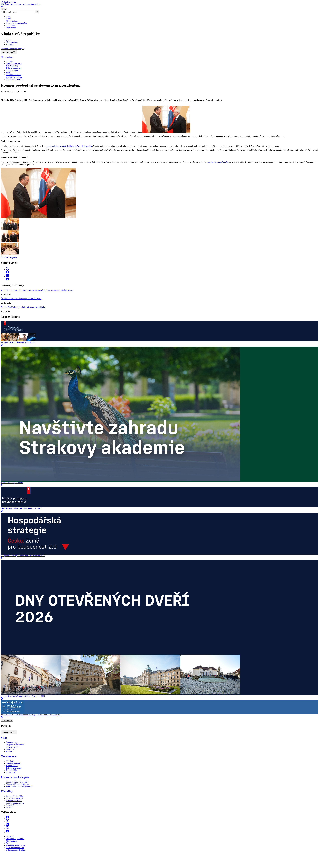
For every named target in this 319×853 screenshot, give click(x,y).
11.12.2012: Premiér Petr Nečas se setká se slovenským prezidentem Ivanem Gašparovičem (37, 290)
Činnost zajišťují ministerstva (17, 784)
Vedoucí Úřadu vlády (14, 796)
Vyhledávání (6, 12)
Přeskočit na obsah (8, 2)
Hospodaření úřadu (13, 805)
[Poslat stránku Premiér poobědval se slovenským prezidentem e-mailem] (7, 276)
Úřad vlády (10, 25)
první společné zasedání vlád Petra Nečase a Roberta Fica (69, 146)
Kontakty (9, 836)
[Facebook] (7, 818)
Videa (8, 72)
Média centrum (12, 21)
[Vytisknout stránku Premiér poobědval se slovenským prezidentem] (7, 280)
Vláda (8, 19)
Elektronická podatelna (15, 839)
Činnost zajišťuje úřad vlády (17, 782)
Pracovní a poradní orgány (16, 23)
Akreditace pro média (14, 79)
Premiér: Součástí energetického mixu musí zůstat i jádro (23, 307)
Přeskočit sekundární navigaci (12, 49)
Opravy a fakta (12, 70)
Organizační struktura (14, 798)
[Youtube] (7, 832)
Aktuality (9, 61)
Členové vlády (11, 743)
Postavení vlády (12, 747)
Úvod (8, 16)
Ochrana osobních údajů (15, 850)
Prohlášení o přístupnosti (15, 845)
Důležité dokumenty (14, 75)
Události (9, 807)
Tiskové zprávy (12, 66)
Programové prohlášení (15, 745)
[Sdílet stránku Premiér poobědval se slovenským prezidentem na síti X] (7, 269)
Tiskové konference (13, 68)
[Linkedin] (7, 825)
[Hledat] (37, 11)
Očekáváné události (13, 63)
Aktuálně (9, 761)
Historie (9, 751)
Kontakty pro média (14, 77)
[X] (7, 822)
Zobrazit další (7, 720)
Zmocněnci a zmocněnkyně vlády (19, 786)
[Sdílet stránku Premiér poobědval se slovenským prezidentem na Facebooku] (7, 273)
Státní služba (11, 28)
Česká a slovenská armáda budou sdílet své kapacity (21, 299)
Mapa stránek (11, 841)
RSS (8, 843)
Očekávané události (13, 763)
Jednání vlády (11, 770)
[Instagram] (7, 829)
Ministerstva (11, 749)
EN (2, 6)
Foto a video (11, 772)
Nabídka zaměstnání (14, 801)
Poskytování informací (15, 803)
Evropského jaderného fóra (217, 162)
